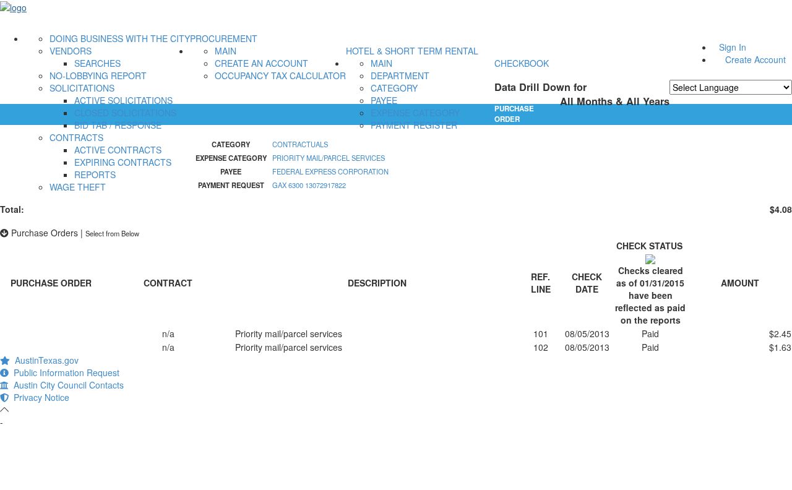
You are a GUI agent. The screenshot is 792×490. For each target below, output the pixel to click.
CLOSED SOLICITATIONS (125, 112)
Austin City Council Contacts (66, 385)
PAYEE (384, 100)
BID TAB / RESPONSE (117, 125)
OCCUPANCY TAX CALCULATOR (280, 75)
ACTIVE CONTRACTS (117, 150)
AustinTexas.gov (44, 360)
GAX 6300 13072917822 (309, 185)
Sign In (732, 47)
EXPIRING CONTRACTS (122, 162)
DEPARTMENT (400, 75)
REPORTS (95, 174)
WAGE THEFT (78, 187)
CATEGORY (394, 88)
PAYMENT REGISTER (414, 125)
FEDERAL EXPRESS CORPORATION (330, 171)
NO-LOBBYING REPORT (98, 75)
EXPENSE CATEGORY (415, 112)
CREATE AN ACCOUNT (261, 63)
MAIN (225, 51)
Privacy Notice (39, 397)
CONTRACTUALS (300, 144)
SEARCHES (97, 63)
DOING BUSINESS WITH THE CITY (120, 38)
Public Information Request (64, 372)
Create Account (755, 59)
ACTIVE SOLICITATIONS (123, 100)
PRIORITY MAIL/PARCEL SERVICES (328, 158)
